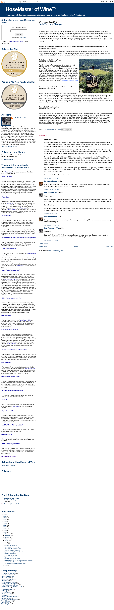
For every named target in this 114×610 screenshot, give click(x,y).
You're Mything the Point (10, 555)
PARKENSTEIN (6, 593)
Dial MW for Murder (7, 579)
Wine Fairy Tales (6, 604)
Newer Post (43, 247)
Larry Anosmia (5, 588)
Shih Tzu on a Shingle (10, 553)
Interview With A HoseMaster (12, 550)
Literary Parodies (6, 589)
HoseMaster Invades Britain (9, 585)
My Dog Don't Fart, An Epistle (12, 558)
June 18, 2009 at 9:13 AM (51, 213)
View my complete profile (9, 146)
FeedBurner (22, 37)
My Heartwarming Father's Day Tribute (14, 552)
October (7, 537)
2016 (5, 519)
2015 (5, 521)
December (8, 534)
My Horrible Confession (10, 545)
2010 (5, 530)
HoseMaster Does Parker (9, 583)
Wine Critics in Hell (7, 601)
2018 (5, 516)
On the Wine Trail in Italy (11, 498)
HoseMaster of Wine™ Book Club (11, 586)
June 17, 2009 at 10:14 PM (51, 189)
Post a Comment (43, 243)
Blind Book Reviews (7, 576)
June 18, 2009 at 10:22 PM (51, 225)
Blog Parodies (5, 577)
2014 (5, 523)
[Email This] (62, 130)
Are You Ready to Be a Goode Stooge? (14, 563)
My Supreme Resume (10, 557)
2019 (5, 514)
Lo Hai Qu (4, 591)
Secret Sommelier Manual (9, 596)
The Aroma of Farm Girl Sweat (12, 548)
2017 (5, 518)
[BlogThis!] (64, 130)
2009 (5, 532)
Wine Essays (5, 602)
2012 (5, 527)
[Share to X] (66, 130)
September (8, 539)
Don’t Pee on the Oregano (11, 500)
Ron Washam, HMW (51, 192)
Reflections (4, 595)
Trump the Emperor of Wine (9, 599)
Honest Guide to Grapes (8, 582)
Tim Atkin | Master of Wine (12, 504)
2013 (5, 525)
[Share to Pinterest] (71, 130)
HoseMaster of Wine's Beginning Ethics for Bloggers (18, 560)
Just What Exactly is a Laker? (12, 561)
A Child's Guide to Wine (8, 573)
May (6, 565)
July (6, 542)
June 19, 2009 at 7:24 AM (51, 240)
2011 (5, 528)
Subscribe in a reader (8, 465)
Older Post (109, 247)
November (8, 535)
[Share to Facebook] (68, 130)
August (7, 540)
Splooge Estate (6, 598)
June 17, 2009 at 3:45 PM (51, 178)
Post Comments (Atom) (55, 251)
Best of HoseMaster (7, 575)
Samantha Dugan (50, 181)
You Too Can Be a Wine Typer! (12, 547)
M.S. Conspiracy (6, 592)
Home (76, 247)
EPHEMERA (5, 580)
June (6, 543)
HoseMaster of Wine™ (31, 9)
